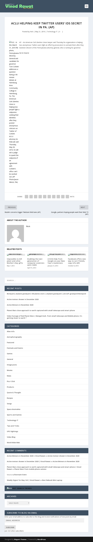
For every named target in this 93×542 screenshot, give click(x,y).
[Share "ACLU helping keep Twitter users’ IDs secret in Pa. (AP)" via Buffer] (53, 196)
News (9, 376)
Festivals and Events (15, 348)
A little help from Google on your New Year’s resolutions (56, 261)
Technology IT (52, 31)
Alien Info (11, 331)
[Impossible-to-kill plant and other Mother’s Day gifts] (16, 255)
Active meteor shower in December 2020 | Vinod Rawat (28, 461)
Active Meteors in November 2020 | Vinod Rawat (26, 456)
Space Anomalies (13, 409)
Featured (10, 342)
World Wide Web (13, 442)
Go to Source (24, 53)
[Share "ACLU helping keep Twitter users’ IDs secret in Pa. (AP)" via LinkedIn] (49, 196)
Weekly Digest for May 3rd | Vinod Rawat (23, 480)
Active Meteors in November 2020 (20, 305)
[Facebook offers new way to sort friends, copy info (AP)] (77, 255)
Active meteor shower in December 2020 (23, 299)
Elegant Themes (20, 539)
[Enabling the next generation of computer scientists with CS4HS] (36, 255)
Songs (9, 404)
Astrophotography (14, 337)
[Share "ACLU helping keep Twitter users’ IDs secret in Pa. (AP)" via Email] (63, 196)
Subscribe (10, 527)
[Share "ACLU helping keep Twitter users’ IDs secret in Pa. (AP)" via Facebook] (26, 196)
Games (9, 353)
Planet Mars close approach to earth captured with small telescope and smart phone (41, 310)
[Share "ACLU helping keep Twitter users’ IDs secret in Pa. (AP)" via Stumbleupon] (58, 196)
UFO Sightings (12, 431)
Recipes (10, 398)
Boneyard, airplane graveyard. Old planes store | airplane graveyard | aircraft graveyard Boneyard (46, 294)
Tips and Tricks (13, 426)
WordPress (41, 539)
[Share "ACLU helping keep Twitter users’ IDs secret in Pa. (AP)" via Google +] (35, 196)
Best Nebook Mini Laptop (52, 480)
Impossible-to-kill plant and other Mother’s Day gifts (15, 261)
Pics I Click (11, 381)
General (10, 359)
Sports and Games (14, 415)
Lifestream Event (20, 475)
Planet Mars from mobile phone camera (30, 469)
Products (10, 387)
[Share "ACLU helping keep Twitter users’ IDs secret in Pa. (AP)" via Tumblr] (40, 196)
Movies (9, 370)
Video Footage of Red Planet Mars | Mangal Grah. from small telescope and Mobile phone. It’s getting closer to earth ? (44, 317)
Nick (31, 31)
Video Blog (11, 437)
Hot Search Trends (22, 488)
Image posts (12, 365)
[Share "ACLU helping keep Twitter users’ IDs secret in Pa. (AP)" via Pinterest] (44, 196)
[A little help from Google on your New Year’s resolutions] (57, 255)
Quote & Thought (14, 392)
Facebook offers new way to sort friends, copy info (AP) (77, 261)
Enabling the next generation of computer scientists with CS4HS (35, 262)
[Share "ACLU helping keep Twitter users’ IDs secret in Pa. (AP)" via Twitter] (31, 196)
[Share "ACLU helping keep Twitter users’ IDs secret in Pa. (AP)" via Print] (67, 196)
